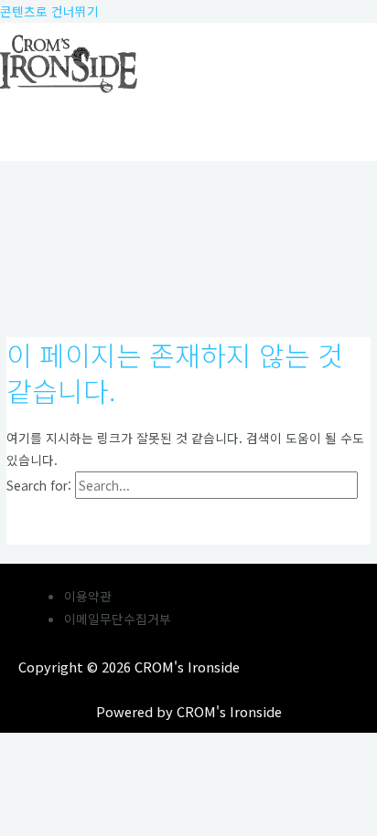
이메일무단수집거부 (117, 618)
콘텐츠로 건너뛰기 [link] (49, 11)
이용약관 (88, 596)
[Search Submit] (44, 522)
